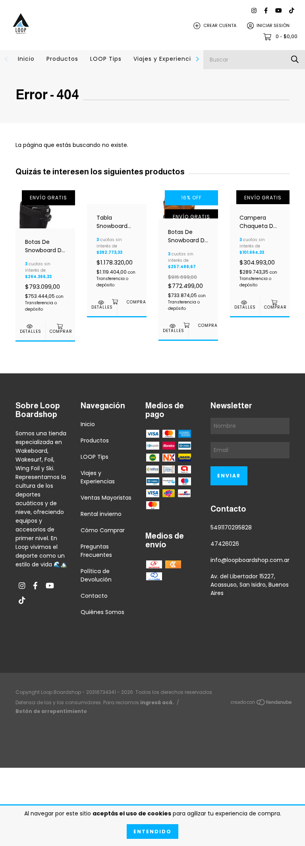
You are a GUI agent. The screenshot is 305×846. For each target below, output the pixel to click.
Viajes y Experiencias (165, 59)
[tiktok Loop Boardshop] (291, 10)
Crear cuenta (219, 25)
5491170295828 (231, 527)
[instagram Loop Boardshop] (254, 10)
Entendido (152, 831)
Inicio (26, 59)
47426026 (224, 544)
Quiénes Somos (102, 612)
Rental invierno (101, 514)
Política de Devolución (96, 575)
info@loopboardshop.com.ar (250, 560)
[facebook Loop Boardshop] (266, 10)
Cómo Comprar (103, 530)
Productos (62, 59)
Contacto (94, 596)
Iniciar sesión (273, 25)
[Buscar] (295, 59)
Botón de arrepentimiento (51, 711)
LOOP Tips (106, 59)
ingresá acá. (157, 702)
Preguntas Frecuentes (96, 551)
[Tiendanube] (261, 704)
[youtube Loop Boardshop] (278, 10)
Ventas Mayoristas (106, 498)
